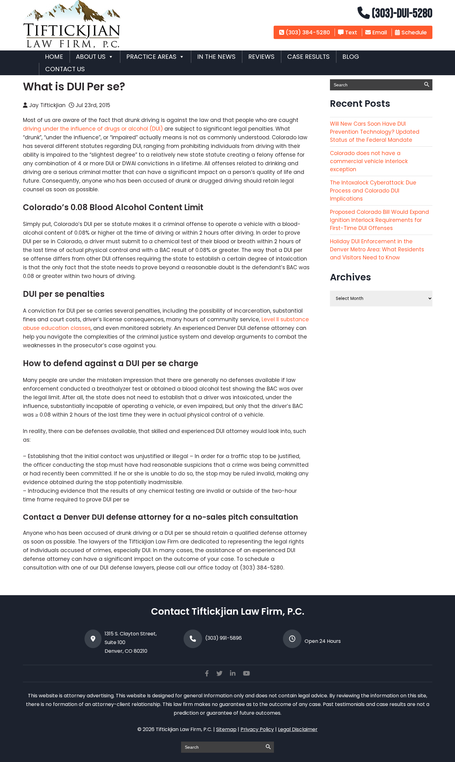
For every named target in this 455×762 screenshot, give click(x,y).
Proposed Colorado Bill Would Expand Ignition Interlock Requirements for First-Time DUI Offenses (379, 220)
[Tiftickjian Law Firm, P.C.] (72, 46)
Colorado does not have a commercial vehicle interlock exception (369, 161)
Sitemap (226, 729)
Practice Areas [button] (151, 56)
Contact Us (65, 69)
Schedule (413, 32)
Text (350, 32)
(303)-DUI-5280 (401, 13)
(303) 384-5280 (307, 32)
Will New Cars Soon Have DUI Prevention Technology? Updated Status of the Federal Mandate (374, 132)
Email (379, 32)
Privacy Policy (257, 729)
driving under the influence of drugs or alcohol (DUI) (93, 128)
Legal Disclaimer (298, 729)
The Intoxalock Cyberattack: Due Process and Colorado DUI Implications (373, 190)
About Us (91, 56)
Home (54, 56)
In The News (216, 56)
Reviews (261, 56)
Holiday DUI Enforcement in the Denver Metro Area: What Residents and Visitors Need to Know (377, 249)
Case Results (308, 56)
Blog (350, 56)
